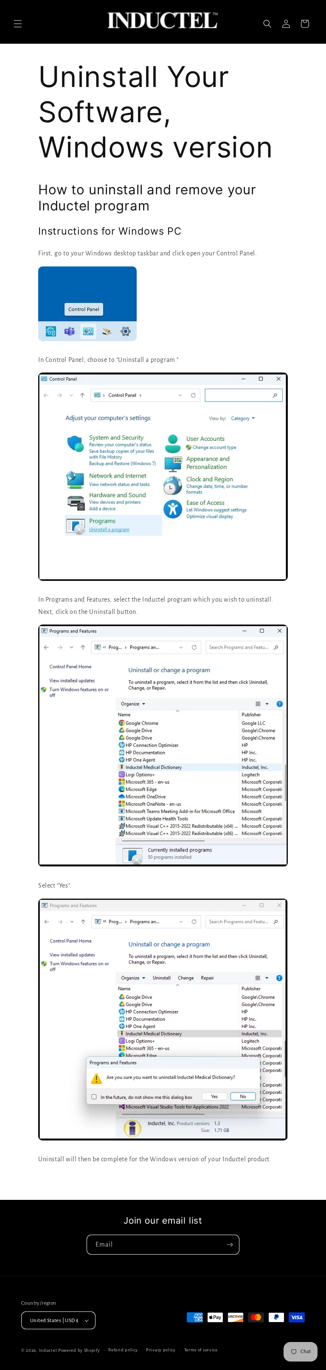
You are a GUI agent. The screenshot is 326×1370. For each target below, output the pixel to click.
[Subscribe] (229, 1245)
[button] (17, 23)
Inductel (48, 1350)
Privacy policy (161, 1350)
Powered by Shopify (79, 1350)
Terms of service (201, 1350)
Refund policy (123, 1350)
